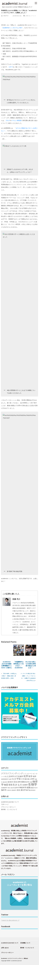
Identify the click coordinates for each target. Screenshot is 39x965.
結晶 (32, 787)
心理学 (31, 779)
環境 (10, 784)
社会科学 (16, 788)
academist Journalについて (10, 802)
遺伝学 (23, 790)
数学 (6, 782)
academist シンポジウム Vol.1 (12, 28)
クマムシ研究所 (16, 120)
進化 (18, 790)
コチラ (10, 67)
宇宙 (19, 778)
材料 (19, 782)
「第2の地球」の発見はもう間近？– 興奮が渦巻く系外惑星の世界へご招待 (9, 676)
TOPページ (5, 804)
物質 (6, 784)
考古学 (36, 787)
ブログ (8, 120)
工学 (22, 779)
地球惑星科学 (5, 779)
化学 (25, 776)
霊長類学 (33, 790)
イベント (33, 16)
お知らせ (27, 16)
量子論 (28, 790)
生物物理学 (4, 788)
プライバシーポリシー (8, 807)
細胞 (28, 787)
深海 (31, 782)
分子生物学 (18, 776)
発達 (12, 787)
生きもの (17, 784)
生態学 (25, 785)
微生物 (26, 779)
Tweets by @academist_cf (10, 920)
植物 (23, 782)
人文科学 (10, 776)
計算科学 (9, 790)
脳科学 (3, 790)
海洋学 (27, 782)
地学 (34, 776)
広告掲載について (25, 943)
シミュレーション (29, 773)
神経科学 (22, 787)
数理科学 (11, 782)
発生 (9, 788)
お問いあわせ (5, 948)
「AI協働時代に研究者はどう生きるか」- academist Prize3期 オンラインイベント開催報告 (18, 667)
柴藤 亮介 (6, 16)
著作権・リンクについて (9, 809)
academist (8, 858)
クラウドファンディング (12, 773)
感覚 (4, 782)
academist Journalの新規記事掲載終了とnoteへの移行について (6, 666)
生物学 (32, 784)
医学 (30, 776)
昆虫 (15, 782)
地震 (10, 779)
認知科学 (14, 790)
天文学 (14, 779)
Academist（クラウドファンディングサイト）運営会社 (14, 958)
